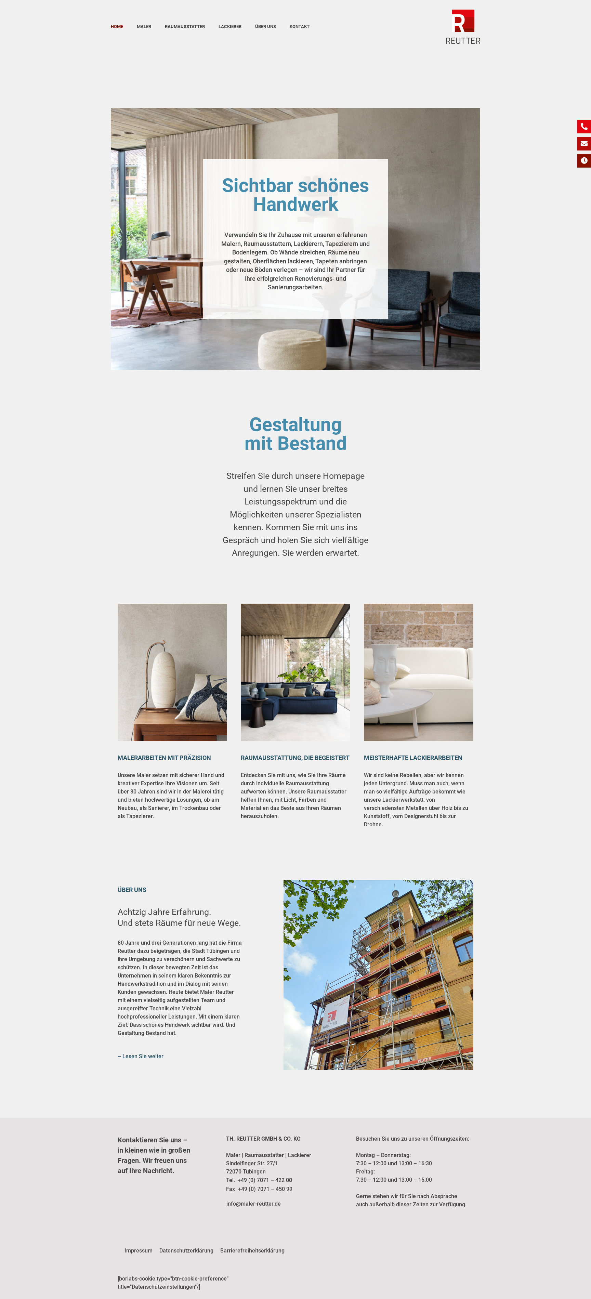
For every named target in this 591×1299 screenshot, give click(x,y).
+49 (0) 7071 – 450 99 (265, 1189)
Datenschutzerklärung (186, 1250)
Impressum (138, 1250)
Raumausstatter (185, 26)
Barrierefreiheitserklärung (252, 1250)
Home (117, 26)
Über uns (265, 26)
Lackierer (230, 26)
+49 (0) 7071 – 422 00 (265, 1180)
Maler (144, 26)
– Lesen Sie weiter (140, 1056)
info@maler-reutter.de (253, 1203)
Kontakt (300, 26)
